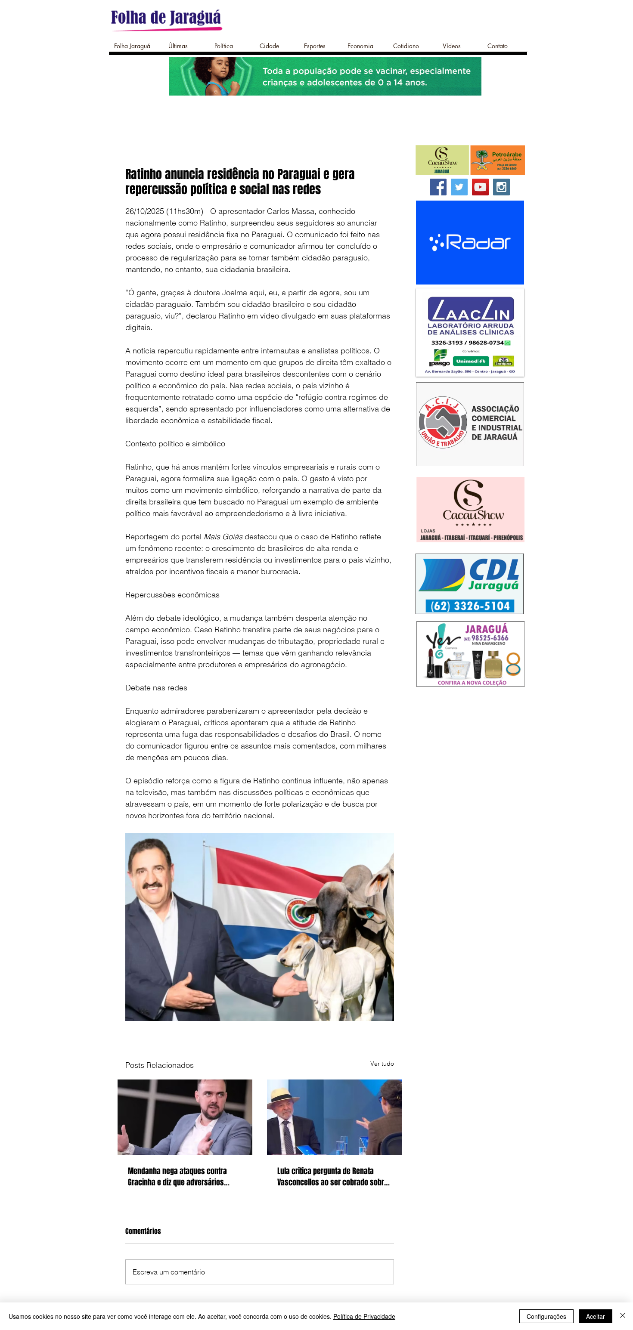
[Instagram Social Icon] (501, 187)
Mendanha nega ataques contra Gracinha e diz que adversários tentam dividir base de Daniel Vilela (182, 1177)
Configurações (546, 1316)
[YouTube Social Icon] (480, 187)
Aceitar (595, 1316)
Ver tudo (382, 1063)
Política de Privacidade (364, 1316)
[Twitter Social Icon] (459, 187)
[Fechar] (622, 1316)
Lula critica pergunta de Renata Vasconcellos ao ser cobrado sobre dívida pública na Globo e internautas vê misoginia (332, 1177)
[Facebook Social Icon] (438, 187)
